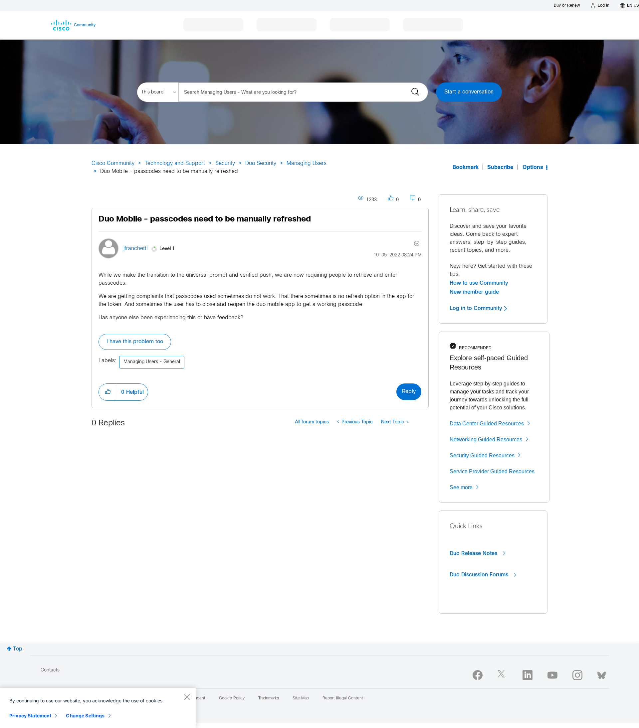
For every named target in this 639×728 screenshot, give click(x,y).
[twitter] (503, 675)
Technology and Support (175, 163)
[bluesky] (601, 673)
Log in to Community (477, 308)
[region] (98, 708)
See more (461, 487)
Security (225, 163)
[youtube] (552, 675)
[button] (107, 392)
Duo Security (260, 163)
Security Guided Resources (482, 455)
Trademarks (268, 698)
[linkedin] (527, 675)
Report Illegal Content (342, 698)
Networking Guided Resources (486, 439)
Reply (409, 391)
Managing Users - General (151, 362)
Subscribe (500, 167)
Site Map (301, 698)
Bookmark (466, 167)
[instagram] (577, 675)
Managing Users (306, 163)
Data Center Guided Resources (487, 423)
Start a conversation (469, 91)
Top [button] (17, 649)
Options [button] (533, 167)
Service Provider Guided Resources (492, 471)
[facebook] (478, 675)
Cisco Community (113, 163)
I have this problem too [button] (134, 341)
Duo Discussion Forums (480, 574)
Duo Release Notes (474, 553)
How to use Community (479, 283)
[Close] (187, 696)
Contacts (50, 670)
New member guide (474, 292)
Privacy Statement (30, 715)
